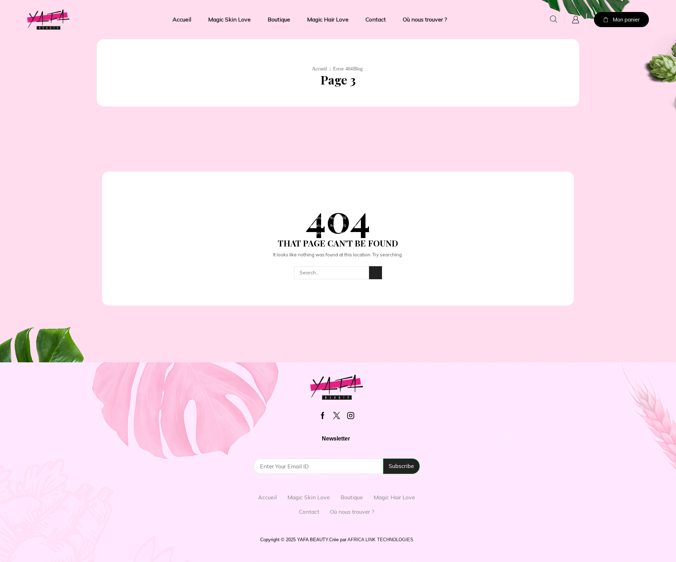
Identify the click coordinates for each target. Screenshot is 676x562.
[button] (553, 19)
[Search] (375, 272)
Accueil (319, 68)
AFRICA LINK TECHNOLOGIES (380, 539)
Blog (358, 68)
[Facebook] (322, 415)
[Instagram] (350, 415)
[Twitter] (336, 415)
